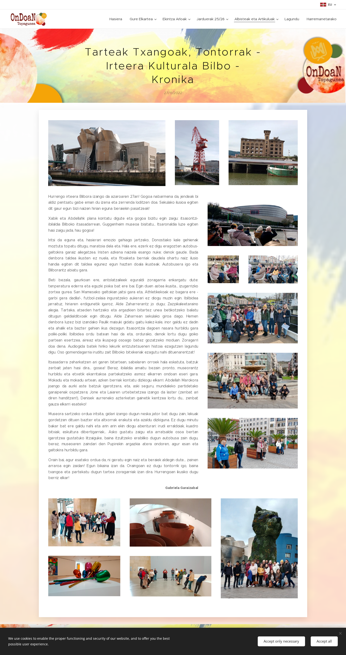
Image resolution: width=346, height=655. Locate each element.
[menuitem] (117, 19)
